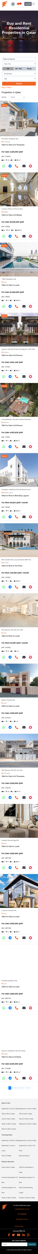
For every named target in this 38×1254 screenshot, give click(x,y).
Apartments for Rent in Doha (10, 1140)
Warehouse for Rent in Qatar (27, 1124)
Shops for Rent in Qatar (9, 1124)
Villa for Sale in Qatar (25, 1114)
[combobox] (19, 59)
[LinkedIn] (23, 1234)
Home (15, 38)
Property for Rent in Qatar (27, 1197)
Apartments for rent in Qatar (27, 1108)
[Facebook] (8, 1234)
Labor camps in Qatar (8, 1167)
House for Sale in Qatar (26, 1119)
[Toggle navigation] (33, 4)
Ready (29, 68)
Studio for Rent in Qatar (9, 1197)
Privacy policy (19, 1226)
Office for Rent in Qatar (9, 1129)
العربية (28, 4)
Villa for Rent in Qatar (8, 1114)
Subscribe (32, 1244)
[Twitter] (13, 1234)
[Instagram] (28, 1234)
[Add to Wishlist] (31, 166)
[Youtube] (18, 1234)
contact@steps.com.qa (22, 1209)
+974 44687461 (22, 1214)
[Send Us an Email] (25, 166)
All (8, 68)
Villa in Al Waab (6, 1156)
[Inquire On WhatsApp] (5, 166)
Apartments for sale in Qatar (10, 1108)
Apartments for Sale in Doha (27, 1140)
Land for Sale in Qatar (8, 1119)
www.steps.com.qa (22, 1219)
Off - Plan (18, 68)
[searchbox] (19, 59)
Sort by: (4, 97)
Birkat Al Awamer (24, 1156)
